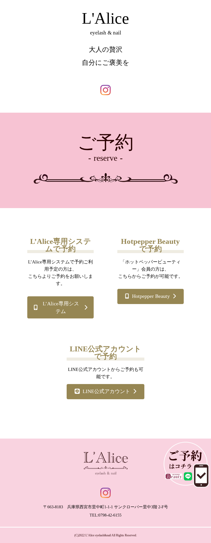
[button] (60, 307)
